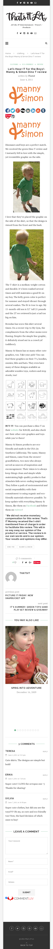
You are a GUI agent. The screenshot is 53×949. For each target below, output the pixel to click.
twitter (18, 509)
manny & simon (25, 547)
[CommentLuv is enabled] (20, 897)
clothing (20, 53)
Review (40, 64)
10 (38, 730)
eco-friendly (27, 64)
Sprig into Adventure (26, 688)
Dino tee (10, 547)
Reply (45, 751)
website (15, 430)
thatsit (31, 75)
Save (38, 562)
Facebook (31, 505)
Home (8, 53)
